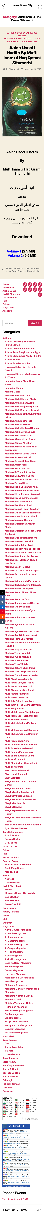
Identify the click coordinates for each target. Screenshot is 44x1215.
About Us (7, 311)
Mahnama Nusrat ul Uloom (19, 995)
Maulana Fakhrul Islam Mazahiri (21, 479)
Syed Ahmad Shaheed (16, 828)
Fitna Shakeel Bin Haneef (18, 864)
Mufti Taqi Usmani (14, 766)
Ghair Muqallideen (14, 868)
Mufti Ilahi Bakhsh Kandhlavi (19, 701)
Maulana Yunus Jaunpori (18, 657)
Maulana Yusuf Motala (16, 664)
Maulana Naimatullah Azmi (19, 545)
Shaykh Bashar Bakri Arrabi (19, 792)
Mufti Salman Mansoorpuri (19, 752)
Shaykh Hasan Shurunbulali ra (20, 799)
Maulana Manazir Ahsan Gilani (21, 516)
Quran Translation (14, 1047)
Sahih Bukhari (12, 897)
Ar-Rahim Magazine (15, 959)
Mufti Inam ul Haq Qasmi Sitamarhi (22, 39)
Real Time (15, 1186)
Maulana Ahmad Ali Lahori (18, 443)
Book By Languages (27, 33)
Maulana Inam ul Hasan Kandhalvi (22, 509)
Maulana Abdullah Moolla (18, 424)
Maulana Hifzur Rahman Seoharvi (22, 494)
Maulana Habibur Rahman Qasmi (22, 490)
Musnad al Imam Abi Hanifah (20, 893)
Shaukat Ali (14, 69)
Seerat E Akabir (10, 1069)
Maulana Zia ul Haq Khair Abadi (21, 671)
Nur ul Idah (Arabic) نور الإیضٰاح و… (18, 1176)
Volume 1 (14, 251)
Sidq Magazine (13, 1018)
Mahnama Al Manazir (16, 985)
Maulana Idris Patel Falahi (18, 501)
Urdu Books (13, 41)
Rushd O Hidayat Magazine (19, 1010)
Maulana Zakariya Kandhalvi (20, 668)
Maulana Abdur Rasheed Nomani (22, 428)
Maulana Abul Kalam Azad (18, 435)
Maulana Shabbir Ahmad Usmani (22, 603)
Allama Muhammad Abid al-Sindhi (23, 356)
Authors (11, 33)
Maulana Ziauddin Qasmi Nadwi (21, 675)
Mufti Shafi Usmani (15, 759)
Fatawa (6, 304)
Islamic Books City (22, 5)
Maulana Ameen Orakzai (18, 457)
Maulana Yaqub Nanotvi (17, 653)
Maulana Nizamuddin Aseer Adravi (23, 552)
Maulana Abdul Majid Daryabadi (21, 406)
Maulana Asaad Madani (17, 468)
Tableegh (7, 1080)
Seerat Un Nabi (10, 1076)
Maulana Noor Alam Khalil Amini (21, 556)
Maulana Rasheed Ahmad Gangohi (23, 585)
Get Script (8, 1186)
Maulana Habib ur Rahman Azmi (21, 487)
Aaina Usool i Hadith (14, 268)
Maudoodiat (11, 872)
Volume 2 (15, 255)
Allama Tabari (12, 359)
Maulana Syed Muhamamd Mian (22, 631)
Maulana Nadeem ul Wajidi (19, 541)
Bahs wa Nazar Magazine (18, 963)
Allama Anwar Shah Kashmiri (20, 348)
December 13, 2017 (32, 69)
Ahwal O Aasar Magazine (18, 929)
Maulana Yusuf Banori (16, 660)
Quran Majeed (9, 1040)
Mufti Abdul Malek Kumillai (19, 679)
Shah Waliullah (12, 778)
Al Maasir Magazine (15, 941)
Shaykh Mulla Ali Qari (16, 803)
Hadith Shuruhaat (11, 294)
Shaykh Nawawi (13, 807)
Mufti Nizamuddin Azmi (17, 741)
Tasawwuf (7, 1091)
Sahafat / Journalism (13, 1065)
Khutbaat (7, 922)
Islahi (5, 919)
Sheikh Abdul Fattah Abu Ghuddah (23, 824)
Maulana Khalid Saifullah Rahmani (22, 512)
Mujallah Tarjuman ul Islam (19, 1003)
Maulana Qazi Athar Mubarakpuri (22, 570)
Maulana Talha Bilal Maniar (19, 638)
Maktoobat (8, 1036)
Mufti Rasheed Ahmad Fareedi (21, 744)
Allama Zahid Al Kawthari (18, 363)
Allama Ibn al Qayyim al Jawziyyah (23, 352)
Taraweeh (7, 1087)
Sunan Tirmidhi (13, 904)
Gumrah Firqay (10, 861)
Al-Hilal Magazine (14, 952)
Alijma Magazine (13, 955)
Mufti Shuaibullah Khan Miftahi (21, 763)
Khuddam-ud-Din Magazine (19, 977)
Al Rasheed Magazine (16, 944)
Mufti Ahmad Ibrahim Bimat (19, 690)
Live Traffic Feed (16, 1126)
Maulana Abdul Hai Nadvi (18, 395)
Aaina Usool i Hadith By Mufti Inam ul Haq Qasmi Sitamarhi (22, 55)
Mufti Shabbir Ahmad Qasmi (19, 755)
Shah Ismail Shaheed (16, 774)
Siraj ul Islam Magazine (17, 1021)
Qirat (7, 1043)
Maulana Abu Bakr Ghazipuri (20, 432)
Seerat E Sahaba (11, 1073)
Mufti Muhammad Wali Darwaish (22, 730)
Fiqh (4, 301)
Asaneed (9, 879)
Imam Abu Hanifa (14, 388)
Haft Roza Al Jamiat (15, 974)
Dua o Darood (9, 846)
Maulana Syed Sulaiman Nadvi (21, 635)
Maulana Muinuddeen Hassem (21, 537)
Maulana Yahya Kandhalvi (18, 649)
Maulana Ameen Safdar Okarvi (21, 461)
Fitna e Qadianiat (11, 857)
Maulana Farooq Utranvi (17, 483)
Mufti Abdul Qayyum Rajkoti (19, 682)
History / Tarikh (10, 911)
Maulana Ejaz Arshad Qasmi (19, 475)
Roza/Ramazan (10, 1058)
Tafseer (9, 1050)
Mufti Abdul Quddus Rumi (18, 686)
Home (5, 284)
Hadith (22, 36)
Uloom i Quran (12, 1054)
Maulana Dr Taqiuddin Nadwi (20, 472)
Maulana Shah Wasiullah (18, 606)
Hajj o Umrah (9, 908)
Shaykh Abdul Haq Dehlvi (18, 788)
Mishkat (9, 889)
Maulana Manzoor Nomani (18, 520)
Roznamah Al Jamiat (16, 1007)
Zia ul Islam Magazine (16, 1032)
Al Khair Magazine (14, 937)
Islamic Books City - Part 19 (12, 1143)
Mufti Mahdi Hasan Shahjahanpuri (22, 712)
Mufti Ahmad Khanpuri (17, 693)
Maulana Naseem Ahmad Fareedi (22, 549)
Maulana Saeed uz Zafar (17, 599)
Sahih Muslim (12, 900)
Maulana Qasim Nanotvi (17, 567)
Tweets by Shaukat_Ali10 (15, 1199)
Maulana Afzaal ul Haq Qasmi (20, 439)
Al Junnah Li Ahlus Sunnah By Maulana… (16, 1165)
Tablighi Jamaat (11, 1084)
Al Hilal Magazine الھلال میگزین (14, 1147)
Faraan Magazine (14, 970)
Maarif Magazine (14, 981)
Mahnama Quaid (13, 999)
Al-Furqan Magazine (15, 948)
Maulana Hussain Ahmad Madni (21, 498)
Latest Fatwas (9, 297)
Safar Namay (9, 1061)
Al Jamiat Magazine (15, 933)
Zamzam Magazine (15, 1029)
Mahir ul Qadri (12, 391)
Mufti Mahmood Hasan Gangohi (21, 716)
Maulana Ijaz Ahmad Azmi (18, 505)
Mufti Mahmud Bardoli (16, 719)
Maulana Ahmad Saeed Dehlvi (20, 453)
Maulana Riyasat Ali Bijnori (19, 588)
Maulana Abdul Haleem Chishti (21, 399)
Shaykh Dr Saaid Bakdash (18, 796)
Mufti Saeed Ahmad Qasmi (19, 748)
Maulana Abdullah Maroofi (19, 421)
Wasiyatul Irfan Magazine (18, 1025)
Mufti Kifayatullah (14, 708)
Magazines (8, 307)
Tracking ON (23, 1186)
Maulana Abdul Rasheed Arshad (21, 410)
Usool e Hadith (29, 41)
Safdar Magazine (14, 1014)
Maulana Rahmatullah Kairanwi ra (22, 581)
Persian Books (12, 839)
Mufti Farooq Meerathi (16, 697)
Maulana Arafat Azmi (16, 464)
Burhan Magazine (14, 966)
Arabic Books (9, 291)
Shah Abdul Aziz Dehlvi (17, 770)
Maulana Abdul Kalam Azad (19, 402)
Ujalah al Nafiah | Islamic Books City (14, 1137)
